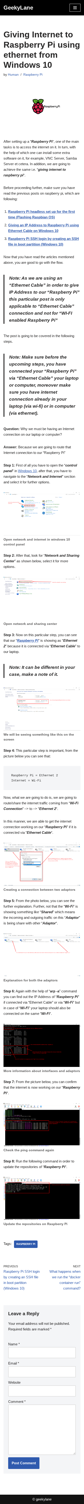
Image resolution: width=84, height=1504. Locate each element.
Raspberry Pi (32, 74)
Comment (17, 1402)
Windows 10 (27, 471)
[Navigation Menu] (75, 8)
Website (14, 1382)
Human (13, 74)
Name (14, 1344)
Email (13, 1363)
